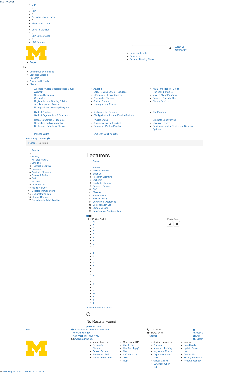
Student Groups (101, 101)
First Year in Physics (163, 91)
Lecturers (36, 168)
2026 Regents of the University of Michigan (23, 371)
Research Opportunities (164, 98)
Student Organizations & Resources (51, 115)
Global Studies (160, 360)
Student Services (161, 101)
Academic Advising (162, 348)
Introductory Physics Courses (107, 94)
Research (34, 77)
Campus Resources (44, 94)
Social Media (190, 345)
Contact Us (189, 354)
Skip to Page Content (36, 138)
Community (180, 49)
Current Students (101, 351)
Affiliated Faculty (40, 159)
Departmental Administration (46, 200)
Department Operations (43, 190)
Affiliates (36, 181)
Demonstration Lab (41, 193)
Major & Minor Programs (165, 94)
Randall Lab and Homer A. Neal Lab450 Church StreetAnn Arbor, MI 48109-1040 (91, 332)
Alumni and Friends (39, 80)
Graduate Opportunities (164, 119)
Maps (126, 360)
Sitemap (153, 335)
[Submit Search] (170, 47)
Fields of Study (39, 187)
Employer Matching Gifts (105, 133)
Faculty (35, 156)
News (126, 351)
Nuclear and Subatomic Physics (49, 126)
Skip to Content (7, 1)
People (33, 62)
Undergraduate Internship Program (51, 107)
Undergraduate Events (104, 104)
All (94, 221)
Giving (33, 84)
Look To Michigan (40, 29)
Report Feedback (192, 360)
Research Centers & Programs (49, 119)
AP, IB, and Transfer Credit (166, 88)
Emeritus (36, 162)
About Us (179, 46)
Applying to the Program (105, 112)
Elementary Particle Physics (107, 126)
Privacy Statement (193, 357)
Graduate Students (39, 74)
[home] (48, 138)
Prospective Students (103, 98)
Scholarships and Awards (46, 104)
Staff (34, 178)
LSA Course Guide (41, 35)
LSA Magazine (130, 354)
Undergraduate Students (42, 71)
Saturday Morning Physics (142, 59)
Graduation (39, 98)
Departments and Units (43, 17)
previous (90, 326)
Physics (29, 329)
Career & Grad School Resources (109, 91)
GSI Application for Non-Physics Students (113, 115)
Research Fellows (41, 175)
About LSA (128, 345)
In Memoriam (38, 184)
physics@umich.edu (83, 338)
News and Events (138, 52)
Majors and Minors (41, 23)
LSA (34, 10)
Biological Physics (161, 122)
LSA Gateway (38, 42)
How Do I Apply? (131, 348)
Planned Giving (41, 133)
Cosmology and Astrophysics (48, 122)
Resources (135, 56)
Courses (157, 345)
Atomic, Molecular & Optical (107, 122)
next (99, 326)
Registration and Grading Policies (50, 101)
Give (125, 357)
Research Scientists (41, 165)
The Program (159, 112)
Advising (97, 88)
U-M (34, 4)
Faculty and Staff (101, 354)
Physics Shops (100, 119)
